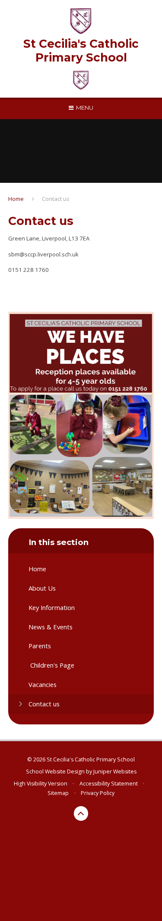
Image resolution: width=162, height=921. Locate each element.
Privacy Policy (97, 793)
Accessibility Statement (108, 783)
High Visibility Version (40, 783)
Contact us (56, 199)
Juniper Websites (115, 771)
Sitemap (58, 793)
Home (16, 199)
